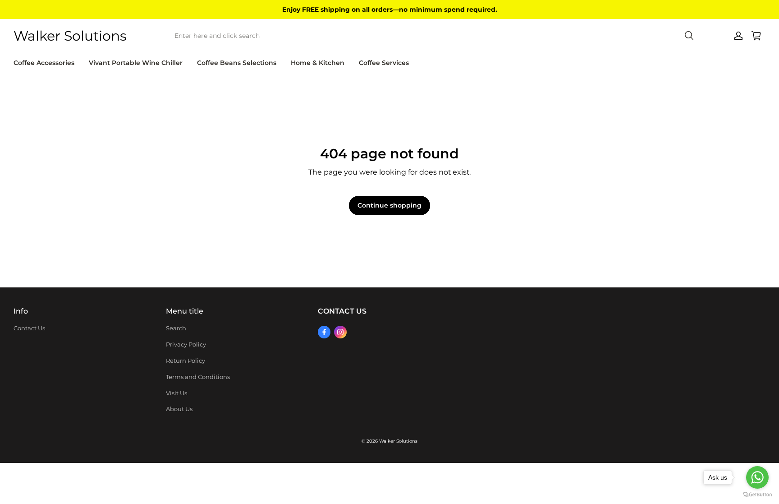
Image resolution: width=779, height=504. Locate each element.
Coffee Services (384, 63)
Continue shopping (389, 205)
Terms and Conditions (198, 376)
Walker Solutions (398, 441)
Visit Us (176, 393)
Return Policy (185, 360)
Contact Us (29, 328)
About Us (179, 408)
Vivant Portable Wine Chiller (136, 63)
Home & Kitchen (317, 63)
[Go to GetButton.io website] (757, 495)
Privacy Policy (186, 344)
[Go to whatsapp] (757, 477)
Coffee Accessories (44, 63)
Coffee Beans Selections (236, 63)
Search (176, 328)
